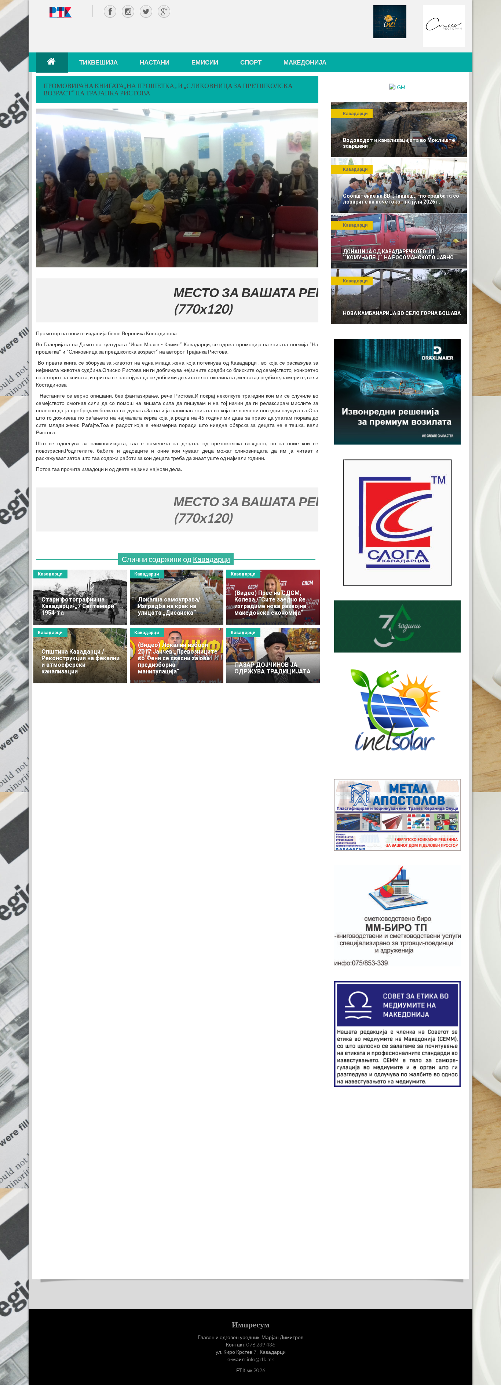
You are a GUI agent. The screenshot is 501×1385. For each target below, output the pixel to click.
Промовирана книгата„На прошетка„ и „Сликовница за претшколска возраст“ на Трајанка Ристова (168, 89)
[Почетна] (52, 62)
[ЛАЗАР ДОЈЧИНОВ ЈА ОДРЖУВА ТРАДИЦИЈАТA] (273, 655)
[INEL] (389, 21)
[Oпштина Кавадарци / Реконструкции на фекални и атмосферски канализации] (80, 655)
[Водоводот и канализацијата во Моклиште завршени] (399, 129)
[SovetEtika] (397, 1033)
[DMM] (397, 391)
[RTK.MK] (60, 12)
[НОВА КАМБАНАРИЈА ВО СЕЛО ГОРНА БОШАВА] (399, 296)
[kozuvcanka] (397, 626)
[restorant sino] (444, 25)
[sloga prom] (397, 522)
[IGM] (397, 87)
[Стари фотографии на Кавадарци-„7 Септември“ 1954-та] (80, 597)
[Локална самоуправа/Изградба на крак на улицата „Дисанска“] (176, 597)
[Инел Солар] (397, 715)
